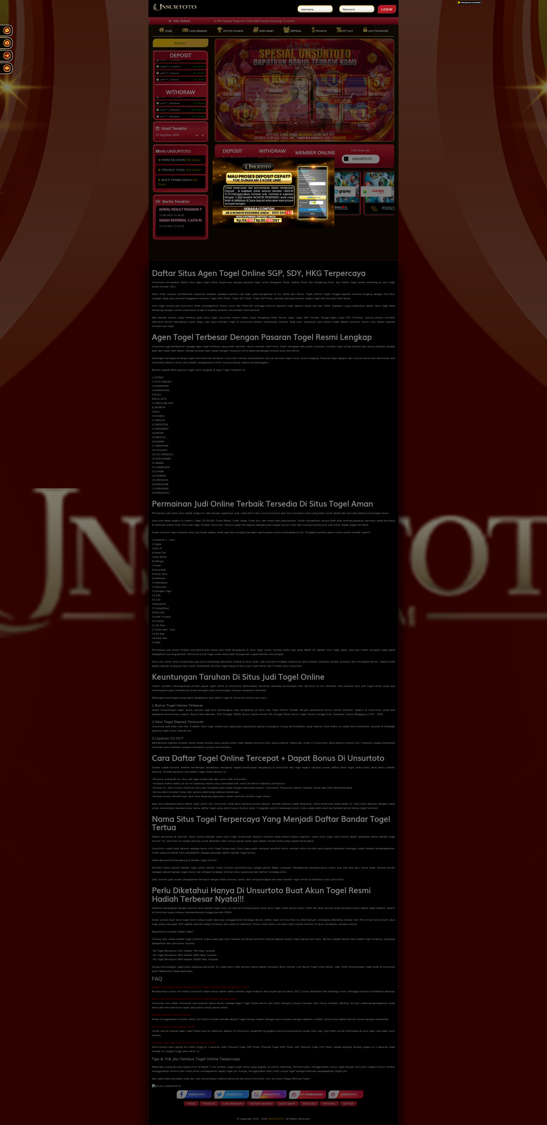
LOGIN (387, 9)
